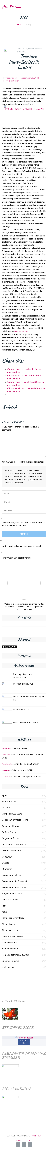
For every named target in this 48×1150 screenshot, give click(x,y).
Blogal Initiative (9, 801)
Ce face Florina (9, 832)
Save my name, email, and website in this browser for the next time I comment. (23, 524)
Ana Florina (11, 7)
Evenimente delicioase (13, 875)
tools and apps (9, 967)
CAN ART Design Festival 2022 (27, 776)
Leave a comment (11, 81)
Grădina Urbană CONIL (22, 770)
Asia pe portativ (21, 748)
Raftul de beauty (10, 948)
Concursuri (22, 48)
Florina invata (8, 924)
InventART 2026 (21, 709)
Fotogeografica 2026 (23, 683)
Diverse (5, 863)
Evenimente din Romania (14, 887)
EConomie (7, 869)
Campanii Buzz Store (12, 813)
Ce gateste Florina (10, 838)
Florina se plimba (10, 930)
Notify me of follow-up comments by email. (21, 546)
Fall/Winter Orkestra (12, 893)
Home (20, 24)
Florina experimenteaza (13, 918)
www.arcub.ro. (21, 331)
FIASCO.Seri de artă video (25, 722)
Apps (4, 795)
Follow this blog (23, 1042)
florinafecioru (11, 78)
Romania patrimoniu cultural (15, 955)
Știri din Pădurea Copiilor (27, 764)
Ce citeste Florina (10, 826)
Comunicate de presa (12, 850)
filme (4, 911)
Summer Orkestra (10, 961)
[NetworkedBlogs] (24, 1037)
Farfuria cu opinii (10, 899)
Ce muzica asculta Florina (14, 844)
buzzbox (6, 807)
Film (4, 905)
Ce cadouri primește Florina (15, 819)
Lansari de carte (9, 942)
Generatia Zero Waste (12, 936)
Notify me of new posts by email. (16, 557)
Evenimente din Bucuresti (14, 881)
